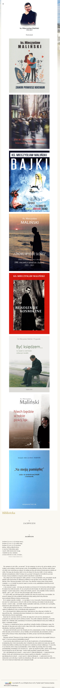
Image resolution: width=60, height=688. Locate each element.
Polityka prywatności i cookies (48, 687)
